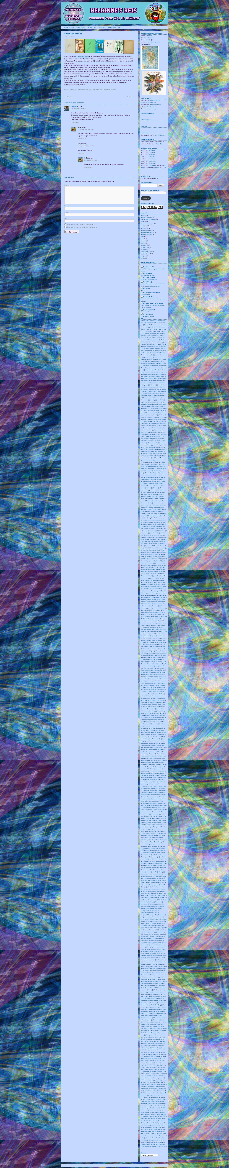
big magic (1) (152, 402)
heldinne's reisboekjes (147, 232)
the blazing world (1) (151, 964)
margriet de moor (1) (153, 751)
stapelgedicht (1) (158, 942)
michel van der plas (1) (155, 775)
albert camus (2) (153, 344)
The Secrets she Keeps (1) (154, 1024)
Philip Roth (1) (156, 848)
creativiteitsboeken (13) (155, 447)
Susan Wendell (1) (146, 953)
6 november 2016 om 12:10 (85, 129)
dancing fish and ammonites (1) (155, 455)
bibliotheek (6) (161, 400)
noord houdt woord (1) (147, 811)
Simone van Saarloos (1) (160, 927)
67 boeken (156, 167)
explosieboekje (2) (159, 535)
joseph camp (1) (147, 687)
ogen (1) (158, 818)
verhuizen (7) (163, 1084)
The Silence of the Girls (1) (157, 1026)
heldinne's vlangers (146, 234)
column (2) (159, 440)
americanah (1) (156, 352)
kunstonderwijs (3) (146, 715)
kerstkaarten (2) (154, 700)
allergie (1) (158, 348)
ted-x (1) (145, 962)
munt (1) (154, 788)
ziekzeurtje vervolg (155, 100)
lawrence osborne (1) (153, 719)
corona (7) (145, 447)
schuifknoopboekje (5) (156, 919)
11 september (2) (150, 322)
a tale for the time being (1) (157, 327)
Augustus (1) (146, 385)
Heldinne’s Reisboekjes (147, 113)
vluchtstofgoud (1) (155, 1097)
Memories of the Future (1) (148, 769)
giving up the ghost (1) (152, 573)
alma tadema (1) (149, 350)
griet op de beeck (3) (153, 582)
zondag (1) (154, 1144)
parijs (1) (151, 839)
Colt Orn (143, 102)
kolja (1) (151, 706)
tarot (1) (154, 960)
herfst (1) (159, 610)
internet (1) (158, 653)
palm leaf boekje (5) (154, 837)
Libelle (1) (147, 730)
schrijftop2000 (145, 247)
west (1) (159, 1114)
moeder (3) (144, 781)
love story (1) (153, 736)
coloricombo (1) (152, 440)
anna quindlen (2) (151, 363)
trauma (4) (150, 1058)
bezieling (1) (153, 400)
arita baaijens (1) (145, 376)
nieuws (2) (149, 805)
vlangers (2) (152, 1095)
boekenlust (149, 273)
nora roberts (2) (158, 811)
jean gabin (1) (145, 668)
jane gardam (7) (161, 663)
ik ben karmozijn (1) (157, 640)
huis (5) (160, 638)
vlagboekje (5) (145, 1095)
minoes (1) (154, 779)
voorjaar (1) (149, 1101)
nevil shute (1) (151, 803)
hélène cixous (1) (145, 606)
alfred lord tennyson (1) (147, 346)
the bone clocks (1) (156, 966)
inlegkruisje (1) (153, 651)
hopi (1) (157, 629)
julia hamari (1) (145, 691)
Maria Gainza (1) (150, 754)
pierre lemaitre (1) (147, 854)
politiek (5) (145, 861)
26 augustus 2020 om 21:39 (86, 146)
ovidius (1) (151, 835)
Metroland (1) (159, 769)
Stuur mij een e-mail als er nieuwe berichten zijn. (82, 227)
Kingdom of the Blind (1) (156, 702)
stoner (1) (143, 949)
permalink (113, 89)
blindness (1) (148, 406)
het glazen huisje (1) (156, 614)
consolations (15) (157, 445)
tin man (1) (161, 1050)
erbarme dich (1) (154, 530)
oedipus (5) (144, 818)
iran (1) (153, 655)
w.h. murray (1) (161, 1105)
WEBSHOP (112, 27)
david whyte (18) (153, 462)
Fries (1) (157, 556)
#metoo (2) (153, 320)
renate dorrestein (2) (157, 880)
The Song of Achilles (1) (147, 1028)
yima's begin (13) (151, 1133)
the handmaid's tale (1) (160, 981)
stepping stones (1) (153, 947)
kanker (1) (162, 693)
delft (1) (158, 483)
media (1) (159, 764)
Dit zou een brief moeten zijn (149, 279)
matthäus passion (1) (147, 762)
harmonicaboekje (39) (147, 597)
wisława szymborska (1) (151, 1127)
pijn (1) (159, 854)
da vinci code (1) (145, 453)
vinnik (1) (155, 1090)
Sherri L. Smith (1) (152, 923)
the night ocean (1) (151, 1002)
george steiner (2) (160, 563)
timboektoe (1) (154, 1050)
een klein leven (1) (153, 513)
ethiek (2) (157, 533)
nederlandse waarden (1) (154, 801)
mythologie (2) (147, 790)
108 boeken (152, 150)
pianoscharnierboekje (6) (149, 852)
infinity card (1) (145, 651)
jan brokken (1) (160, 661)
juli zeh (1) (153, 689)
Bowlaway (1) (162, 415)
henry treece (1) (145, 610)
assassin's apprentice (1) (156, 380)
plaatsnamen (149, 37)
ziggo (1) (147, 1140)
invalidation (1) (147, 655)
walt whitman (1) (156, 1108)
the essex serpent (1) (161, 975)
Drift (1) (154, 505)
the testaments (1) (146, 1030)
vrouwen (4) (162, 1103)
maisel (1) (153, 745)
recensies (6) (149, 878)
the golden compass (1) (156, 979)
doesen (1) (144, 496)
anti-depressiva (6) (151, 370)
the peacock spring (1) (154, 1007)
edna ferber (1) (161, 511)
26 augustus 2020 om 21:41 (92, 160)
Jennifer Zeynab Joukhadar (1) (157, 668)
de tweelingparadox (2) (152, 477)
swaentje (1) (154, 953)
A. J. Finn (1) (146, 331)
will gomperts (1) (160, 1123)
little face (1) (151, 732)
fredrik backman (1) (154, 554)
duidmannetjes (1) (160, 507)
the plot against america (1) (153, 1009)
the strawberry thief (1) (160, 1028)
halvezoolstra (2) (156, 588)
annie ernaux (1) (157, 367)
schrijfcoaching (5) (156, 906)
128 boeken (152, 161)
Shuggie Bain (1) (147, 925)
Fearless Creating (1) (153, 543)
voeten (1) (160, 1099)
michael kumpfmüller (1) (159, 771)
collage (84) (144, 440)
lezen (142, 238)
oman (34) (151, 822)
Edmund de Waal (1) (150, 511)
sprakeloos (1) (154, 940)
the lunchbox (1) (152, 992)
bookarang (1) (160, 412)
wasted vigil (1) (147, 1110)
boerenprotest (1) (151, 412)
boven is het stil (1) (153, 415)
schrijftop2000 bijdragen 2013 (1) (150, 914)
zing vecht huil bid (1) (156, 1140)
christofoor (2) (155, 432)
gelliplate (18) (151, 560)
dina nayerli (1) (145, 494)
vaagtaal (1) (148, 1075)
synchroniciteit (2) (159, 955)
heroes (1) (153, 612)
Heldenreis (144, 126)
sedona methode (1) (153, 921)
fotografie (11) (152, 550)
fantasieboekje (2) (156, 539)
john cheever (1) (153, 676)
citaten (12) (149, 436)
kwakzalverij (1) (155, 715)
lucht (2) (160, 736)
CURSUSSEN (69, 27)
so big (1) (152, 934)
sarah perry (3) (145, 899)
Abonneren (146, 198)
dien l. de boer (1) (148, 492)
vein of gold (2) (147, 1082)
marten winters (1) (158, 758)
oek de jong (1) (152, 818)
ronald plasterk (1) (153, 891)
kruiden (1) (160, 711)
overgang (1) (162, 833)
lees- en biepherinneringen (148, 219)
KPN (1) (143, 711)
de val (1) (161, 477)
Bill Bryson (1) (160, 402)
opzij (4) (152, 829)
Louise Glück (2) (161, 734)
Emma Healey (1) (147, 526)
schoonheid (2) (145, 904)
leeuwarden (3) (158, 721)
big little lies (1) (145, 402)
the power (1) (153, 1011)
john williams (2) (145, 678)
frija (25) (143, 558)
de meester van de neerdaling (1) (155, 468)
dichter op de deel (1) (156, 490)
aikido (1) (161, 342)
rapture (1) (163, 874)
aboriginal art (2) (155, 333)
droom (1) (158, 505)
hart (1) (165, 597)
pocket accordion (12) (155, 859)
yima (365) (144, 1133)
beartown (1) (146, 393)
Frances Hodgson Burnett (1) (155, 552)
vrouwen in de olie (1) (147, 1105)
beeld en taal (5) (154, 395)
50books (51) (149, 324)
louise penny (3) (145, 736)
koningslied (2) (153, 709)
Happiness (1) (162, 595)
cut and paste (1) (160, 451)
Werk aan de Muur (160, 135)
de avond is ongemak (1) (152, 464)
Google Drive (159, 143)
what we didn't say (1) (161, 1116)
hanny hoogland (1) (156, 591)
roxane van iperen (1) (152, 893)
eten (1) (152, 533)
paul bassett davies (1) (149, 842)
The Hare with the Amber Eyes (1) (150, 983)
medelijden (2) (153, 764)
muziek (143, 243)
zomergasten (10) (160, 1142)
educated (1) (144, 513)
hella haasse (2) (155, 606)
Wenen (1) (153, 1112)
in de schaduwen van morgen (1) (152, 644)
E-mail (67, 212)
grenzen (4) (144, 582)
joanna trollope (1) (156, 672)
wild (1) (154, 1123)
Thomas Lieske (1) (158, 1043)
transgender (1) (158, 1056)
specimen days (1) (160, 938)
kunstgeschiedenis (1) (160, 713)
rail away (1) (161, 872)
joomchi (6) (158, 683)
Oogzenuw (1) (158, 826)
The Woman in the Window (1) (154, 1039)
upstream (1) (155, 1071)
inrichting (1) (144, 653)
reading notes (149, 314)
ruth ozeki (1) (157, 895)
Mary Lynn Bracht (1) (153, 760)
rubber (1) (161, 893)
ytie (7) (155, 1138)
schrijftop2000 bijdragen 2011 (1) (150, 910)
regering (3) (162, 878)
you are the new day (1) (153, 1135)
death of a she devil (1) (149, 483)
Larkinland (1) (146, 717)
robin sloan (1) (159, 887)
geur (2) (154, 569)
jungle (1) (161, 691)
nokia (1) (156, 809)
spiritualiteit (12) (145, 940)
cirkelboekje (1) (153, 434)
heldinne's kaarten (146, 230)
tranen (69, 97)
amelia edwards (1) (146, 352)
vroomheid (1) (144, 1103)
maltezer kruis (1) (161, 745)
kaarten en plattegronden (153, 42)
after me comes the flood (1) (150, 342)
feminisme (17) (150, 545)
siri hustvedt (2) (154, 929)
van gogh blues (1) (159, 1077)
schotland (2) (153, 904)
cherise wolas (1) (147, 427)
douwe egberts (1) (148, 503)
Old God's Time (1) (158, 820)
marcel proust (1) (159, 747)
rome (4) (145, 891)
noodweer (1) (163, 809)
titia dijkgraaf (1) (149, 1052)
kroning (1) (154, 711)
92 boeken (152, 163)
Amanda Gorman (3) (160, 350)
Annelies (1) (149, 367)
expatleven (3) (149, 535)
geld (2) (145, 560)
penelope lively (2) (157, 846)
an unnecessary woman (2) (152, 357)
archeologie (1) (161, 374)
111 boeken (152, 159)
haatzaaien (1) (159, 586)
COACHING (80, 27)
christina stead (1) (146, 432)
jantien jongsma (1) (146, 666)
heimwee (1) (155, 601)
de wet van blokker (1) (147, 481)
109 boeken (152, 156)
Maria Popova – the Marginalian (154, 303)
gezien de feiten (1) (154, 571)
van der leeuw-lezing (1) (147, 1077)
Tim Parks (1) (146, 1050)
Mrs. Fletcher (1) (147, 788)
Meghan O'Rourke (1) (153, 766)
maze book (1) (145, 764)
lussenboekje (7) (158, 739)
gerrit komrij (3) (150, 567)
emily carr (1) (158, 522)
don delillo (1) (160, 496)
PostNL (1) (144, 863)
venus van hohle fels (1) (158, 1082)
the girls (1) (157, 977)
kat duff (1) (144, 696)
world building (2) (145, 1129)
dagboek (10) (154, 453)
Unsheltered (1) (147, 1071)
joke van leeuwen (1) (155, 678)
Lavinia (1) (144, 719)
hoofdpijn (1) (151, 629)
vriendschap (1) (161, 1101)
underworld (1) (150, 1069)
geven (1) (159, 569)
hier (149, 44)
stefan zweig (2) (152, 944)
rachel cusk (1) (158, 869)
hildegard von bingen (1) (153, 623)
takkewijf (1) (155, 957)
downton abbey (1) (158, 503)
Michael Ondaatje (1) (146, 773)
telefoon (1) (151, 962)
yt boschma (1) (149, 1138)
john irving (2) (162, 676)
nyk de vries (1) (153, 816)
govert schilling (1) (146, 580)
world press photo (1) (156, 1129)
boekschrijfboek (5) (154, 410)
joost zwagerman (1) (151, 685)
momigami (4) (151, 781)
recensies (143, 245)
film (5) (143, 548)
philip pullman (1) (147, 848)
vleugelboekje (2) (160, 1095)
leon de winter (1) (152, 726)
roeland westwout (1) (156, 889)
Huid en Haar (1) (147, 638)
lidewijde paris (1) (155, 730)
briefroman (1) (145, 419)
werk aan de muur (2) (151, 1114)
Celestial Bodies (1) (155, 423)
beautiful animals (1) (155, 393)
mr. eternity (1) (155, 784)
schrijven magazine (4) (147, 917)
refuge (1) (155, 878)
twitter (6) (150, 1067)
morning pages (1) (146, 784)
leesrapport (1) (150, 721)
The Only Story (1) (158, 1005)
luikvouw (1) (150, 739)
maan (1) (148, 741)
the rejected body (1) (155, 1015)
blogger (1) (162, 406)
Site (65, 218)
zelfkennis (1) (161, 1138)
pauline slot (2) (153, 844)
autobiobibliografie (83, 89)
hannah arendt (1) (146, 591)
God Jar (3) (161, 573)
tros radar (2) (151, 1062)
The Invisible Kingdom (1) (150, 987)
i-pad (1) (149, 640)
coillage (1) (162, 438)
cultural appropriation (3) (154, 449)
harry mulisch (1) (157, 597)
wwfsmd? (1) (161, 1131)
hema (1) (145, 608)
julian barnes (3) (153, 691)
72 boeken (152, 152)
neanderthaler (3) (147, 799)
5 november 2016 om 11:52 (78, 109)
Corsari (130, 97)
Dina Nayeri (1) (161, 492)
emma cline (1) (152, 524)
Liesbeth (74, 106)
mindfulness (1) (147, 779)
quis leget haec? (150, 310)
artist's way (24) (149, 378)
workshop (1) (161, 1127)
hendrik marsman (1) (161, 608)
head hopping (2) (158, 599)
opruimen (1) (146, 829)
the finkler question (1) (147, 977)
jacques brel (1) (160, 659)
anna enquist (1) (156, 361)
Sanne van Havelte (83, 57)
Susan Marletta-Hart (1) (156, 951)
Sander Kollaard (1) (155, 897)
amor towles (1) (150, 355)
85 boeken (152, 154)
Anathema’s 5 (145, 311)
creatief (143, 221)
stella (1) (159, 944)
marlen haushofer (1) (146, 758)
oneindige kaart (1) (150, 824)
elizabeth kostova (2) (148, 520)
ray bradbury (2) (145, 876)
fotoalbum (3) (144, 550)
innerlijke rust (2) (162, 651)
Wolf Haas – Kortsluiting (147, 275)
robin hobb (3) (151, 887)
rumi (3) (152, 895)
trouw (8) (157, 1062)
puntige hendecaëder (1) (152, 867)
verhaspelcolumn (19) (153, 1084)
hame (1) (163, 588)
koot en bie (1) (161, 709)
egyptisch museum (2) (155, 515)
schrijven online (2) (159, 917)
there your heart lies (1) (160, 1041)
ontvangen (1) (150, 826)
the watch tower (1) (151, 1037)
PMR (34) (146, 859)
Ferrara (148, 288)
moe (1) (164, 779)
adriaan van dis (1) (157, 337)
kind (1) (147, 702)
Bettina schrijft (150, 267)
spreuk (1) (161, 940)
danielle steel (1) (156, 457)
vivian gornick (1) (151, 1093)
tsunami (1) (156, 1065)
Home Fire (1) (154, 627)
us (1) (158, 1073)
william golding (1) (146, 1125)
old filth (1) (149, 820)
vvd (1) (155, 1105)
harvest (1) (144, 599)
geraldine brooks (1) (146, 565)
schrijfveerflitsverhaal (146, 251)
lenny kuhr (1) (155, 724)
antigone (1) (159, 370)
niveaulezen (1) (157, 807)
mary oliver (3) (163, 760)
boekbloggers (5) (145, 408)
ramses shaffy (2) (155, 874)
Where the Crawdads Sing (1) (149, 1118)
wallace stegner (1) (146, 1108)
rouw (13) (143, 893)
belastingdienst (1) (150, 397)
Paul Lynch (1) (145, 844)
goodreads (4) (154, 578)
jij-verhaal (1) (157, 670)
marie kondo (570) (146, 756)
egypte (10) (146, 515)
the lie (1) (151, 990)
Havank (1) (150, 599)
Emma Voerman (150, 277)
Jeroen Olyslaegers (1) (147, 670)
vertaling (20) (160, 1086)
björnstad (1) (144, 404)
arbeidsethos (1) (152, 374)
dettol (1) (150, 488)
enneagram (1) (160, 528)
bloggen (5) (155, 406)
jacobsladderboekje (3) (149, 659)
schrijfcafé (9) (147, 906)
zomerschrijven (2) (146, 1144)
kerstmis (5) (162, 700)
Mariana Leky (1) (159, 754)
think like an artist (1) (146, 1043)
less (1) (145, 728)
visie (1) (145, 1093)
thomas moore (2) (154, 1045)
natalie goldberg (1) (152, 794)
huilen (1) (154, 638)
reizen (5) (143, 880)
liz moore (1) (158, 732)
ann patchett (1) (147, 361)
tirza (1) (143, 1052)
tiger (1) (149, 1047)
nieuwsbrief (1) (157, 805)
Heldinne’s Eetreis (146, 120)
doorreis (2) (157, 498)
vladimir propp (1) (161, 1093)
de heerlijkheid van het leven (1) (154, 466)
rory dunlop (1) (162, 891)
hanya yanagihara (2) (152, 595)
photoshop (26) (151, 850)
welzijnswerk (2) (145, 1112)
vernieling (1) (152, 1086)
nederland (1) (156, 799)
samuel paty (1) (145, 897)
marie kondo (99, 89)
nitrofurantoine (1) (148, 807)
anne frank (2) (147, 365)
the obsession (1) (147, 1005)
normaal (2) (148, 814)
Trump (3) (149, 1065)
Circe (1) (161, 432)
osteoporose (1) (147, 833)
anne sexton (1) (155, 365)
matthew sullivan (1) (158, 762)
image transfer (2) (153, 642)
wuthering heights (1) (152, 1131)
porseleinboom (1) (161, 861)
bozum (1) (143, 417)
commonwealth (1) (155, 442)
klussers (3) (146, 706)
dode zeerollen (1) (154, 494)
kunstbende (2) (149, 713)
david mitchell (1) (159, 460)
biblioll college (150, 297)
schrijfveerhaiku (152, 102)
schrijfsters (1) (152, 908)
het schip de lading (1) (156, 621)
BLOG (120, 27)
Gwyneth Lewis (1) (161, 584)
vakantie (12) (161, 1075)
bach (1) (159, 389)
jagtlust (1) (144, 661)
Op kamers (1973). (146, 294)
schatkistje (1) (151, 902)
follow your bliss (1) (161, 548)
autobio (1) (155, 387)
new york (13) (158, 803)
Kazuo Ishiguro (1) (158, 698)
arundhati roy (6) (158, 378)
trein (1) (159, 1060)
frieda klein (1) (150, 556)
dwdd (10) (150, 509)
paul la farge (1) (160, 842)
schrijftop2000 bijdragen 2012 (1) (150, 912)
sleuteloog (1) (153, 932)
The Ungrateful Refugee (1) (150, 1032)
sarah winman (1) (154, 899)
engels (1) (152, 528)
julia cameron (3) (161, 689)
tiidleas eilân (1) (156, 1047)
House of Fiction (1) (151, 631)
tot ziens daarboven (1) (154, 1054)
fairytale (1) (148, 539)
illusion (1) (145, 642)
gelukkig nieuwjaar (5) (149, 563)
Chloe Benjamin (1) (159, 430)
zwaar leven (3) (147, 1146)
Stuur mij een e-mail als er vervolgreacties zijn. (81, 224)
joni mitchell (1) (151, 683)
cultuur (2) (153, 451)
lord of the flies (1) (152, 734)
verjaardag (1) (145, 1086)
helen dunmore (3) (159, 603)
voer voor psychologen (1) (150, 1099)
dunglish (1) (144, 509)
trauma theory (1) (158, 1058)
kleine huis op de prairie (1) (155, 704)
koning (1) (145, 709)
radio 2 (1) (155, 872)
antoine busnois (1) (154, 372)
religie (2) (148, 880)
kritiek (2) (148, 711)
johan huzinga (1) (151, 674)
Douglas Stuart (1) (152, 500)
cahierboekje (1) (158, 419)
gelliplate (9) (158, 560)
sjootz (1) (161, 929)
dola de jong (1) (151, 496)
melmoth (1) (162, 766)
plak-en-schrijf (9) (155, 857)
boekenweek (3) (155, 408)
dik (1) (154, 492)
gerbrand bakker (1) (157, 565)
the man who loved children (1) (153, 994)
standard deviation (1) (147, 942)
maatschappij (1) (145, 743)
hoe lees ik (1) (147, 627)
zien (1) (143, 1140)
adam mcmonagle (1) (154, 335)
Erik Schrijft (149, 282)
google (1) (161, 578)
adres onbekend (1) (146, 337)
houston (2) (160, 631)
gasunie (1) (149, 558)
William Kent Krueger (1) (157, 1125)
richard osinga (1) (155, 884)
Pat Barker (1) (157, 839)
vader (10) (155, 1075)
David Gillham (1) (150, 460)
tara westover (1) (147, 960)
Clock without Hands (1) (152, 438)
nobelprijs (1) (150, 809)
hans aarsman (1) (153, 593)
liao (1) (143, 730)
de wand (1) (162, 479)
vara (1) (157, 1080)
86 (165, 167)
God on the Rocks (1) (147, 575)
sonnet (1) (149, 936)
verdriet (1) (144, 1084)
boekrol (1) (146, 410)
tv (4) (160, 1065)
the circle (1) (160, 970)
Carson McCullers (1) (160, 421)
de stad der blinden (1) (153, 473)
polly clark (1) (152, 861)
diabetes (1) (156, 488)
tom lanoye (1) (158, 1052)
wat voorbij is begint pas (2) (158, 1110)
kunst (142, 236)
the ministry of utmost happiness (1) (152, 998)
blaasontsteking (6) (153, 404)
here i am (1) (153, 610)
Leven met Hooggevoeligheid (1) (156, 728)
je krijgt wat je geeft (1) (158, 666)
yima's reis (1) (160, 1133)
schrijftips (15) (159, 908)
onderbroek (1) (158, 822)
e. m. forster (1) (158, 509)
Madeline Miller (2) (155, 743)
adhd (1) (162, 335)
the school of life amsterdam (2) (151, 1022)
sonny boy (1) (156, 936)
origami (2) (153, 831)
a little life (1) (146, 327)
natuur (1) (145, 796)
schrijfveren (144, 249)
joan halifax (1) (147, 672)
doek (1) (162, 494)
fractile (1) (143, 552)
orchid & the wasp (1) (160, 829)
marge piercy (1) (154, 749)
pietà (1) (155, 854)
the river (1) (149, 1020)
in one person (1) (149, 646)
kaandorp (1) (144, 693)
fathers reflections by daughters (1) (153, 541)
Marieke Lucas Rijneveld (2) (159, 756)
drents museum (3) (146, 505)
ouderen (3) (155, 833)
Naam (66, 206)
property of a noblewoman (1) (155, 863)
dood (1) (143, 498)
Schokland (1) (159, 902)
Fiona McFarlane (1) (150, 548)
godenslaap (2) (157, 575)
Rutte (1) (164, 895)
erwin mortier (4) (145, 533)
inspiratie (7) (151, 653)
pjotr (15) (147, 857)
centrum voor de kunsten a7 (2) (149, 425)
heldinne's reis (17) (148, 603)
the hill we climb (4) (150, 985)
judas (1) (148, 689)
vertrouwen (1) (154, 1088)
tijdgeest (143, 258)
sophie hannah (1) (150, 938)
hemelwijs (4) (151, 608)
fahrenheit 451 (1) (152, 537)
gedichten (143, 228)
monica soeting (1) (160, 781)
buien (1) (151, 419)
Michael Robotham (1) (159, 773)
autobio (143, 215)
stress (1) (149, 949)
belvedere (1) (158, 397)
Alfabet (143, 290)
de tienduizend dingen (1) (153, 475)
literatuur (143, 241)
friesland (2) (162, 556)
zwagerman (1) (155, 1146)
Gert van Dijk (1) (158, 567)
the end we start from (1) (147, 975)
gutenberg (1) (151, 584)
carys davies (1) (145, 423)
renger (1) (149, 882)
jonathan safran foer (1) (152, 681)
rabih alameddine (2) (148, 869)
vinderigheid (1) (149, 1090)
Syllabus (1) (150, 955)
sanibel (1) (164, 897)
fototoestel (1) (160, 550)
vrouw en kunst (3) (154, 1103)
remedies (148, 40)
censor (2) (163, 423)
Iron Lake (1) (158, 655)
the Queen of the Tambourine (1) (155, 1013)
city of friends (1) (156, 436)
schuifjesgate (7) (145, 919)
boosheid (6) (144, 415)
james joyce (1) (151, 661)
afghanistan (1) (156, 340)
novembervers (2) (156, 814)
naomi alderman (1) (158, 792)
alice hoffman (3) (150, 348)
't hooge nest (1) (145, 320)
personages (149, 35)
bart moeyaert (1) (153, 391)
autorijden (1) (146, 389)
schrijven (143, 256)
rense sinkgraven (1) (157, 882)
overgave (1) (144, 835)
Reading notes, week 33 (147, 316)
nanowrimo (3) (149, 792)
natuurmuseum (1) (153, 796)
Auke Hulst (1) (154, 385)
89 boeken (152, 165)
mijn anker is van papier (147, 223)
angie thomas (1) (153, 359)
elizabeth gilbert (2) (150, 518)
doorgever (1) (149, 498)
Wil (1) (150, 1123)
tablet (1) (149, 957)
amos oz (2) (158, 355)
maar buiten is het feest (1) (158, 741)
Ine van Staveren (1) (159, 648)
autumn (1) (153, 389)
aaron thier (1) (147, 333)
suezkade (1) (146, 951)
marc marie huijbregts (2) (147, 747)
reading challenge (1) (156, 876)
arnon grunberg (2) (156, 376)
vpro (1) (154, 1101)
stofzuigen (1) (162, 947)
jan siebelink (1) (152, 663)
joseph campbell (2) (157, 687)
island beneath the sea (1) (154, 657)
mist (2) (159, 779)
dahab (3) (161, 453)
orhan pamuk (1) (145, 831)
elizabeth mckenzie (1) (149, 522)
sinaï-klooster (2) (145, 929)
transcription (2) (149, 1056)
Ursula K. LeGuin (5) (151, 1073)
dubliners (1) (151, 507)
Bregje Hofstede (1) (161, 417)
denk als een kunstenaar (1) (154, 485)
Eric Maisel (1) (163, 530)
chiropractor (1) (149, 430)
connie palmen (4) (148, 445)
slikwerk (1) (160, 932)
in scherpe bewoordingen (153, 292)
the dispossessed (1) (159, 972)
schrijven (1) (163, 914)
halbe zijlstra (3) (147, 588)
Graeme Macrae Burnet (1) (158, 580)
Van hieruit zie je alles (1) (148, 1080)
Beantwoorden (75, 122)
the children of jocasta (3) (150, 970)
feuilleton (143, 226)
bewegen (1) (146, 400)
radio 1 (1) (149, 872)
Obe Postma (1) (162, 816)
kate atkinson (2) (151, 696)
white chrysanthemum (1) (152, 1120)
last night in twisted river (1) (158, 717)
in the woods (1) (159, 646)
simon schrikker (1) (157, 925)
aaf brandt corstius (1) (156, 331)
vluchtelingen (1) (145, 1097)
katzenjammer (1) (147, 698)
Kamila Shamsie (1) (153, 693)
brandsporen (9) (151, 417)
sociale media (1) (160, 934)
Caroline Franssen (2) (149, 421)
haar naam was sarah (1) (148, 586)
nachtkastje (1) (155, 790)
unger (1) (156, 1069)
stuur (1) (154, 949)
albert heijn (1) (162, 344)
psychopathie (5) (152, 865)
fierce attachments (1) (160, 545)
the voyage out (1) (151, 1035)
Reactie (67, 185)
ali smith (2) (157, 346)
